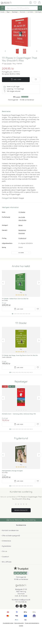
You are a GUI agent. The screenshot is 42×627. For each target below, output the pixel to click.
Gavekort (5, 557)
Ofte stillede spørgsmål (11, 536)
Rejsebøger (22, 230)
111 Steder (22, 212)
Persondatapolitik (19, 623)
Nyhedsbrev (6, 546)
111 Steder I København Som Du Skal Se (15, 298)
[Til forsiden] (6, 2)
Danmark (22, 233)
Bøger (21, 225)
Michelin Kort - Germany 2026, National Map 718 (19, 414)
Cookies (21, 625)
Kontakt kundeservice (10, 530)
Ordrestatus (6, 541)
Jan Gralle (8, 63)
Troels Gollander (7, 357)
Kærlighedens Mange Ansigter (12, 471)
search (40, 8)
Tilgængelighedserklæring (32, 623)
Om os (4, 551)
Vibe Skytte (22, 220)
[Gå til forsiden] (21, 585)
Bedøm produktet (21, 510)
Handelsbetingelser (8, 623)
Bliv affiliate (6, 562)
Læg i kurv (16, 79)
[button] (5, 51)
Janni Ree (5, 472)
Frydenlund (22, 238)
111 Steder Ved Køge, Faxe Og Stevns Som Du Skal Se (20, 355)
